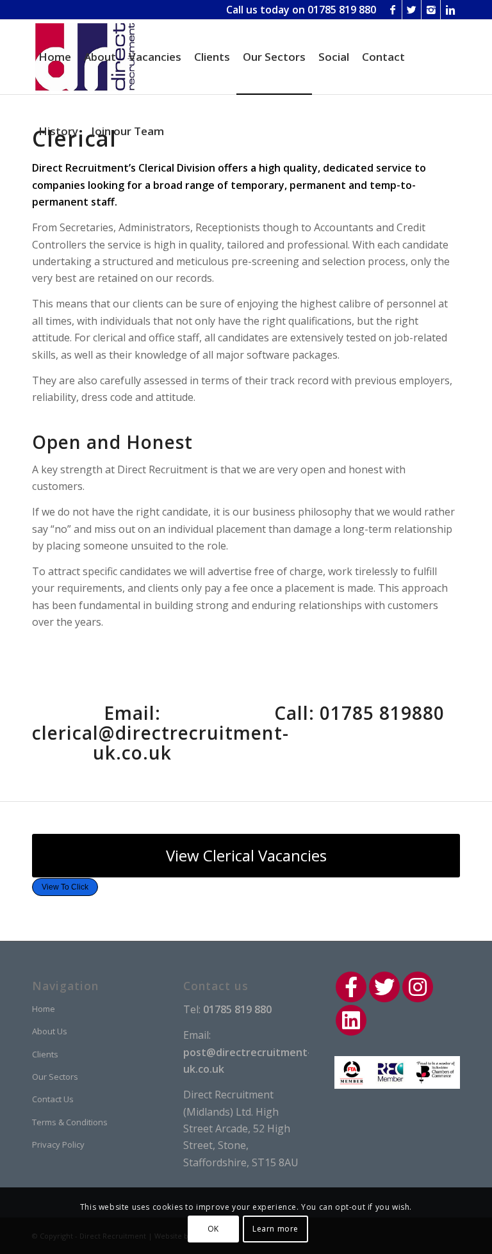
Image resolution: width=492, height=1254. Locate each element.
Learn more (275, 1228)
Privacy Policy (58, 1144)
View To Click (65, 887)
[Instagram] (431, 9)
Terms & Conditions (70, 1122)
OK (213, 1228)
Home (43, 1008)
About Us (49, 1031)
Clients (45, 1054)
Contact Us (53, 1099)
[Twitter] (411, 9)
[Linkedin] (450, 9)
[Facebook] (392, 9)
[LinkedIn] (351, 1020)
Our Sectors (55, 1076)
